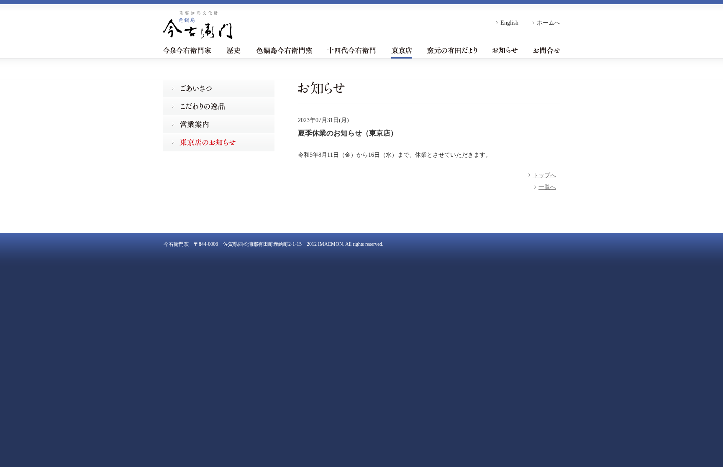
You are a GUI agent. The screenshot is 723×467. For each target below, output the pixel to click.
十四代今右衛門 (351, 50)
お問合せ (546, 50)
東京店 (401, 50)
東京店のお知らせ (218, 142)
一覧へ (547, 187)
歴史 (233, 50)
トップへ (544, 175)
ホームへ (548, 22)
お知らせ (505, 50)
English (509, 22)
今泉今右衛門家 (187, 50)
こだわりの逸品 (218, 106)
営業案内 (218, 124)
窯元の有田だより (452, 50)
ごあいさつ (218, 88)
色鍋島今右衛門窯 (284, 50)
